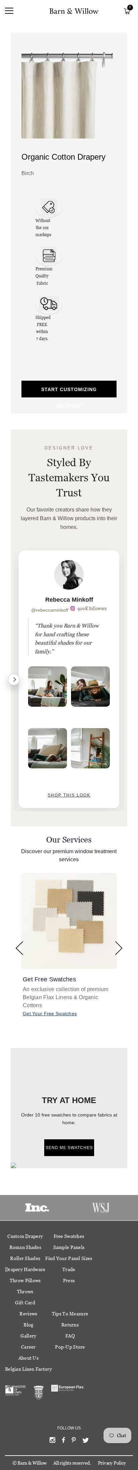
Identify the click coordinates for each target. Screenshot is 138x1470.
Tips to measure (70, 1313)
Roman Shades (25, 1247)
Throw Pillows (25, 1280)
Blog (28, 1324)
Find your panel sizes (68, 1258)
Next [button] (119, 948)
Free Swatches (69, 1236)
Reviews (28, 1313)
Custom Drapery (25, 1236)
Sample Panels (69, 1247)
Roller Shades (25, 1258)
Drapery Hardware (25, 1269)
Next (13, 679)
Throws (25, 1291)
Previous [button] (19, 948)
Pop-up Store (70, 1347)
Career (28, 1347)
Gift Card (25, 1302)
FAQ (70, 1336)
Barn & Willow (32, 1463)
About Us (28, 1358)
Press (69, 1280)
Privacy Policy (112, 1463)
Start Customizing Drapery (69, 392)
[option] (69, 679)
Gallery (28, 1336)
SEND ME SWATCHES (69, 1147)
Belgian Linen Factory (28, 1369)
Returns (70, 1324)
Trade (68, 1269)
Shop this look (69, 795)
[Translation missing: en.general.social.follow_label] (52, 1441)
